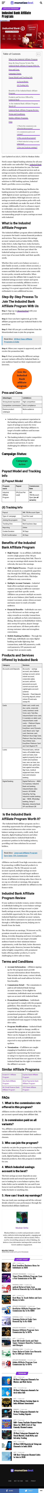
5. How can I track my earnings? (27, 147)
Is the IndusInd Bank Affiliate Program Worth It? (23, 105)
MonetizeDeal (23, 311)
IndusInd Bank (36, 164)
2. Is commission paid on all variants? (26, 133)
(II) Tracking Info (23, 85)
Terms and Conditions (17, 114)
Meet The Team (18, 1481)
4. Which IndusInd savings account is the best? (28, 143)
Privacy (33, 1481)
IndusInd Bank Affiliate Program (15, 1252)
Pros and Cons (14, 69)
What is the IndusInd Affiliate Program (23, 59)
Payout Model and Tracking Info (20, 77)
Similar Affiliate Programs (18, 118)
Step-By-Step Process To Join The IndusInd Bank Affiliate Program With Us (24, 64)
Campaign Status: (15, 73)
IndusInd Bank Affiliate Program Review (24, 110)
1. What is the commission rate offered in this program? (26, 127)
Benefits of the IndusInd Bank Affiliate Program (23, 92)
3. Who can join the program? (26, 138)
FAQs (10, 122)
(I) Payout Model (22, 82)
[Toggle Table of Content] (37, 54)
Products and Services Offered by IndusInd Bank (21, 98)
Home (9, 1481)
